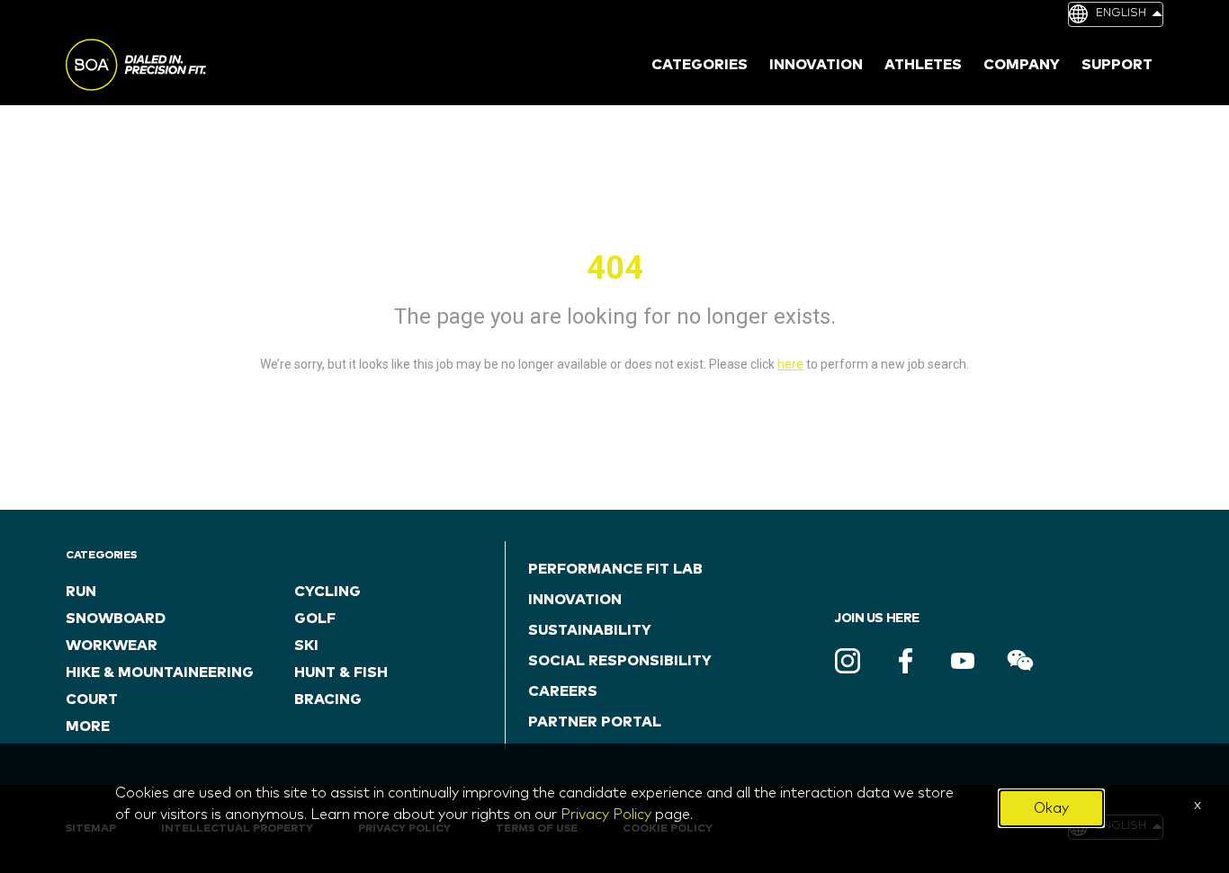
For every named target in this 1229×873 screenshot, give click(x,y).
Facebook (905, 660)
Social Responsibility (620, 661)
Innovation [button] (816, 65)
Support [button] (1117, 65)
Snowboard (116, 618)
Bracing (328, 699)
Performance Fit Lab (615, 569)
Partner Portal (594, 722)
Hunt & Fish (341, 672)
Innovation (575, 599)
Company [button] (1021, 65)
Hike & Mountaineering (160, 672)
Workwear (111, 645)
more (88, 726)
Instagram (847, 660)
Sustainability (589, 630)
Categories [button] (699, 65)
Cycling (327, 591)
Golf (315, 618)
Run (81, 591)
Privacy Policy (606, 814)
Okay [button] (1051, 808)
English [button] (1121, 13)
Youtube (962, 660)
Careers (562, 691)
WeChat (1020, 660)
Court (92, 699)
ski (306, 645)
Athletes (923, 65)
